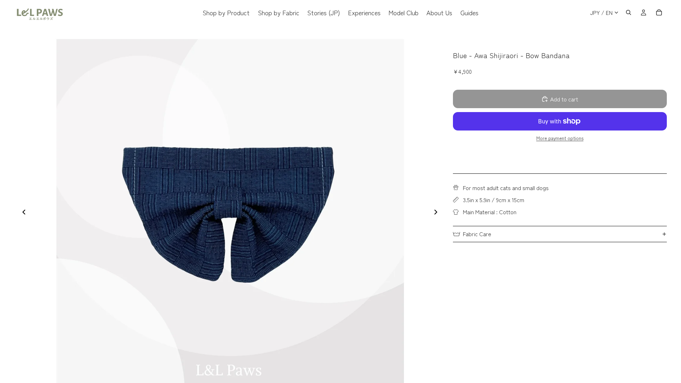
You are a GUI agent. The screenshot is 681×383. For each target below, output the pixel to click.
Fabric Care (477, 233)
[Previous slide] (22, 213)
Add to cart (564, 99)
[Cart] (659, 12)
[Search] (628, 12)
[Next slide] (438, 213)
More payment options (559, 138)
